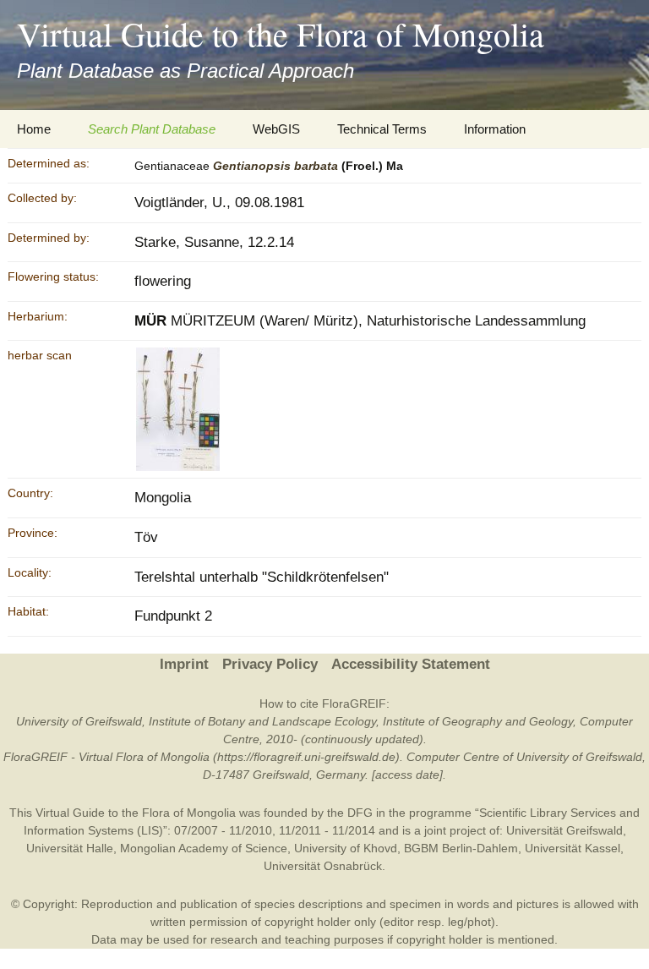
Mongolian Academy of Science (203, 848)
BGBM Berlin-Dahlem (461, 848)
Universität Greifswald (564, 830)
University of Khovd (345, 848)
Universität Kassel (572, 848)
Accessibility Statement (410, 664)
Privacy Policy (270, 664)
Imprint (184, 664)
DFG (360, 812)
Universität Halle (69, 848)
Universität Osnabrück (323, 866)
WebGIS (276, 129)
